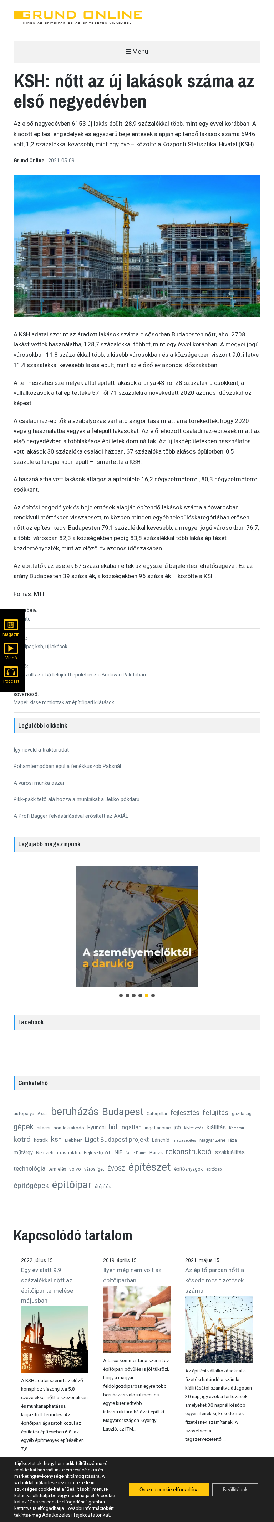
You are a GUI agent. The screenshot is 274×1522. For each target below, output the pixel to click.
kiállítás (216, 1127)
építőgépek (31, 1186)
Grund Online (29, 160)
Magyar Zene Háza (218, 1140)
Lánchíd (160, 1140)
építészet (149, 1167)
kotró (22, 1139)
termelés (57, 1169)
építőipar (72, 1185)
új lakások (56, 646)
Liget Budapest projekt (117, 1139)
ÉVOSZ (116, 1168)
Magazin (11, 634)
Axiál (42, 1113)
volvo (75, 1169)
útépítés (103, 1186)
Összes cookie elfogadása (169, 1489)
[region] (137, 931)
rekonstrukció (189, 1151)
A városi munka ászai (39, 783)
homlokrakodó (69, 1127)
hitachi (43, 1127)
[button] (137, 926)
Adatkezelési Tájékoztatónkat (76, 1515)
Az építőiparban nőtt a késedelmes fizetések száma (214, 1280)
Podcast (11, 681)
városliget (94, 1169)
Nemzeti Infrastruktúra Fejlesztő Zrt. (73, 1152)
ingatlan (131, 1127)
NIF (118, 1152)
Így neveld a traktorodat (41, 750)
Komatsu (236, 1128)
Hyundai (96, 1127)
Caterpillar (157, 1113)
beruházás (75, 1111)
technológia (29, 1168)
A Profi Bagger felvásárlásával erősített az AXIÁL (71, 816)
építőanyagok (188, 1169)
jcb (177, 1127)
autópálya (24, 1113)
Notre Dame (136, 1153)
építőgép (214, 1169)
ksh (39, 646)
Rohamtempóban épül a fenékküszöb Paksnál (67, 766)
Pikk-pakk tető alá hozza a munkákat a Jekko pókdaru (76, 799)
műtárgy (23, 1152)
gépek (24, 1126)
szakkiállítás (230, 1152)
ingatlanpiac (158, 1127)
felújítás (216, 1112)
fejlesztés (185, 1113)
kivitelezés (193, 1127)
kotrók (41, 1140)
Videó (11, 657)
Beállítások (235, 1489)
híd (113, 1127)
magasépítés (184, 1140)
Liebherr (73, 1140)
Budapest (122, 1112)
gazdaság (242, 1113)
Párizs (156, 1152)
